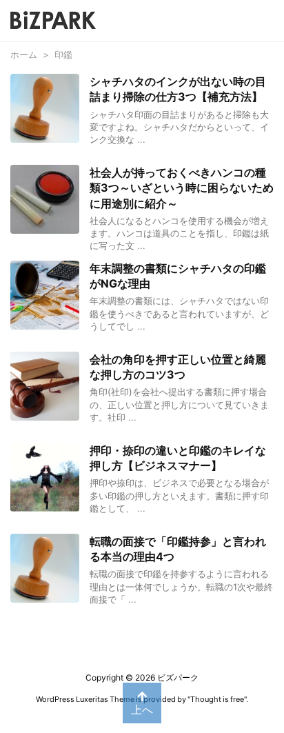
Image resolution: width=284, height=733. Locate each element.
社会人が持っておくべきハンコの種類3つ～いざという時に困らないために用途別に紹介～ (182, 187)
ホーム (23, 54)
